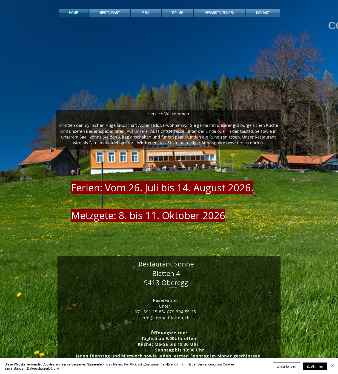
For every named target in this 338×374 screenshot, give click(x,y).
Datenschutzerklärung (43, 368)
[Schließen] (332, 366)
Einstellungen (286, 366)
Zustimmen (315, 366)
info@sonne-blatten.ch (165, 317)
